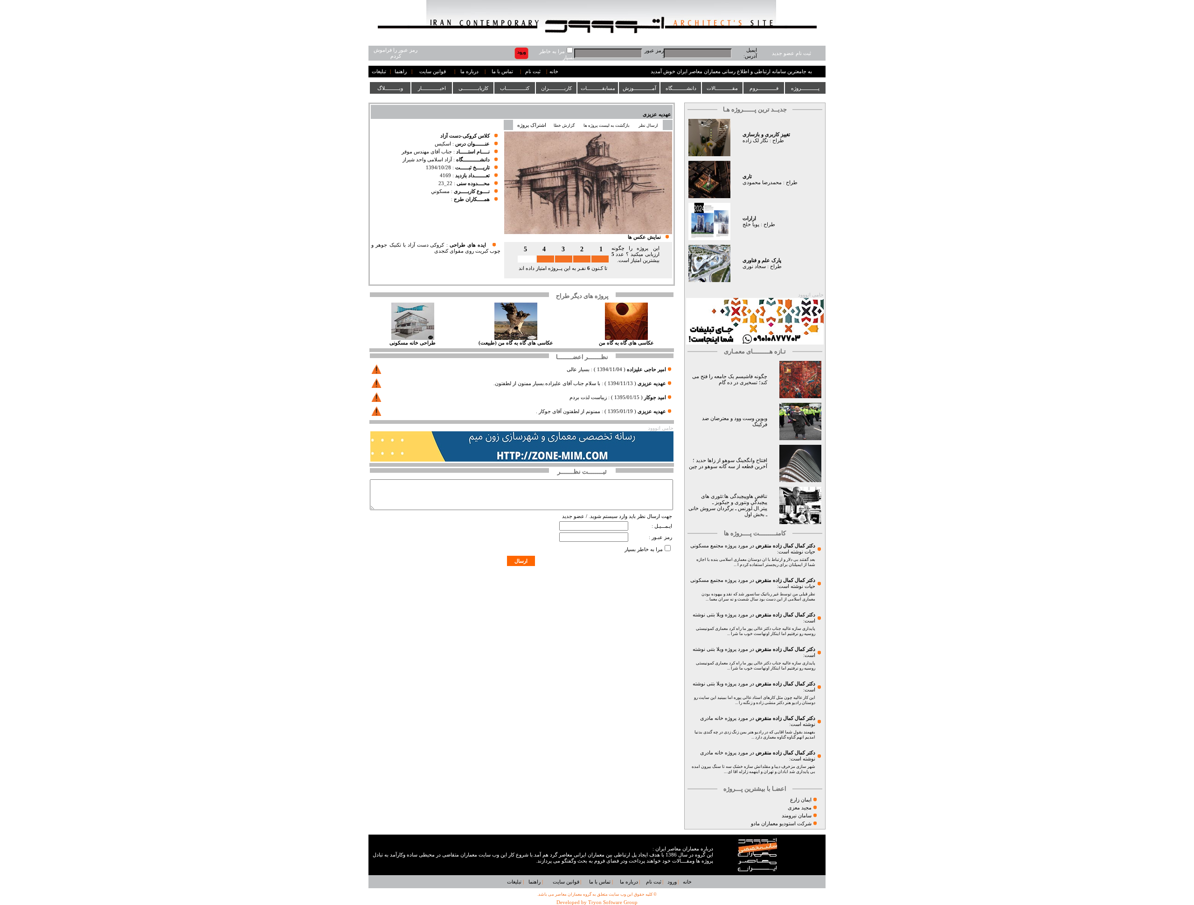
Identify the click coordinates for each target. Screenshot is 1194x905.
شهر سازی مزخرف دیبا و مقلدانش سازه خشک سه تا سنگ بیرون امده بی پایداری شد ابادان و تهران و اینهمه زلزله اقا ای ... (753, 769)
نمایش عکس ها (644, 237)
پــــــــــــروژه (805, 88)
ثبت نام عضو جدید (791, 53)
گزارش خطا (564, 125)
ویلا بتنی (715, 614)
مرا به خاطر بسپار (644, 549)
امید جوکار (655, 397)
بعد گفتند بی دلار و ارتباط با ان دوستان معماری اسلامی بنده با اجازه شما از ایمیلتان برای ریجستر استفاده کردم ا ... (755, 562)
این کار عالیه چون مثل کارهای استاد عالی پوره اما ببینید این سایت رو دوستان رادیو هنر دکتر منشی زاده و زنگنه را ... (754, 700)
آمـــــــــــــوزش (639, 88)
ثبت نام (533, 71)
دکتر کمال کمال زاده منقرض (785, 545)
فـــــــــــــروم (764, 88)
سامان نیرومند (797, 815)
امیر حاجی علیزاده (646, 369)
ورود (672, 881)
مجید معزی (800, 807)
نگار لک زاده (755, 140)
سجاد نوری (754, 266)
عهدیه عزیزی (657, 114)
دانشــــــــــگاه (681, 88)
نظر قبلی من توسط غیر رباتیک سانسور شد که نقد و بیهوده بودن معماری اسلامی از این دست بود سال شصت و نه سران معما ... (758, 596)
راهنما (401, 71)
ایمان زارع (801, 799)
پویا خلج (751, 224)
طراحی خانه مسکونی (412, 342)
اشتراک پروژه (531, 125)
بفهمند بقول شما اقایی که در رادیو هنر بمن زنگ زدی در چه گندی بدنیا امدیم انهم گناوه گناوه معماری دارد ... (754, 734)
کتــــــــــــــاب (514, 88)
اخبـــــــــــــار (432, 88)
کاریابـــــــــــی (473, 88)
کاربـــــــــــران (556, 88)
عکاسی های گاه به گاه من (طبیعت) (516, 342)
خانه (553, 71)
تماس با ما (502, 71)
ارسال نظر (649, 125)
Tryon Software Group (613, 902)
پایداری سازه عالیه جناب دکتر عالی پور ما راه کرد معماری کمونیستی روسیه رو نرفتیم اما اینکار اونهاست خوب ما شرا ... (755, 631)
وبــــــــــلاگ (390, 88)
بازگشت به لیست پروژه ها (606, 125)
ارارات (749, 218)
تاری (747, 176)
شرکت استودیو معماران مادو (781, 823)
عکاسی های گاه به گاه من (626, 342)
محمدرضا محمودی (762, 182)
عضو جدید (573, 516)
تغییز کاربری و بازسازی (766, 134)
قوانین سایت (432, 71)
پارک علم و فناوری (762, 260)
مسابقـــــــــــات (598, 88)
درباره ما (469, 71)
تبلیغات (379, 71)
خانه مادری (711, 718)
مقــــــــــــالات (722, 88)
